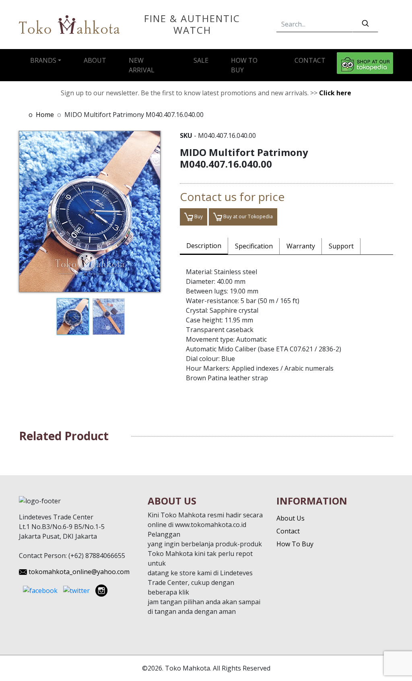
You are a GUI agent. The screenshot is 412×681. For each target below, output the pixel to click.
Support (341, 246)
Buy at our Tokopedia (247, 216)
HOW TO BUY (244, 65)
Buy (198, 216)
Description (203, 245)
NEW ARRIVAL (141, 65)
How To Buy (294, 543)
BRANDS (43, 60)
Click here (335, 92)
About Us (290, 518)
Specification (254, 246)
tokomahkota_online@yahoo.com (79, 571)
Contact (288, 531)
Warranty (300, 246)
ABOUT (95, 60)
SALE (201, 60)
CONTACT (310, 60)
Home (45, 114)
